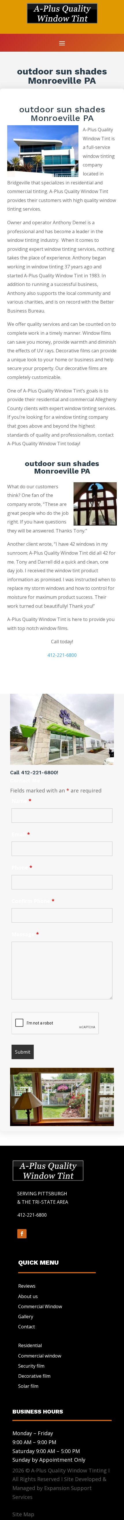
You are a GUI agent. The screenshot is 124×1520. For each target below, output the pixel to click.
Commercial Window (40, 1306)
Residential (30, 1345)
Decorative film (34, 1376)
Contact (26, 1326)
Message (25, 934)
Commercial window (39, 1356)
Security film (31, 1366)
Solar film (28, 1386)
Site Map (23, 1514)
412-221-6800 (62, 655)
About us (28, 1296)
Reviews (26, 1286)
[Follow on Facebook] (22, 1233)
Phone (22, 867)
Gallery (25, 1316)
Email (21, 834)
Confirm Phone (33, 901)
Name (21, 800)
